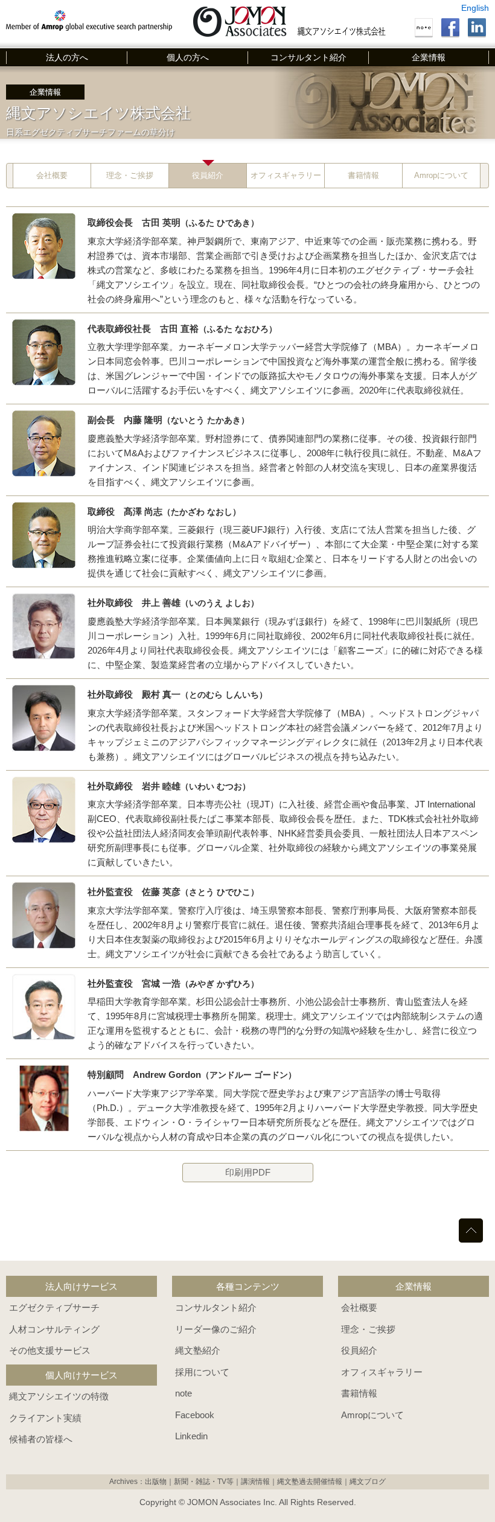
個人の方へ (188, 57)
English (475, 8)
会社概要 (52, 175)
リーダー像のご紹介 (216, 1329)
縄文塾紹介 (197, 1350)
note (183, 1393)
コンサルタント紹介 (308, 57)
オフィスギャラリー (286, 175)
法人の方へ (67, 57)
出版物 (156, 1481)
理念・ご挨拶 (129, 175)
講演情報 (255, 1481)
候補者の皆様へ (40, 1439)
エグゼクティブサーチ (54, 1307)
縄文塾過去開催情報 (309, 1481)
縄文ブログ (368, 1481)
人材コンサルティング (54, 1329)
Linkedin (191, 1436)
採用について (202, 1372)
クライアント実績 (45, 1418)
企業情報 (429, 57)
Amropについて (441, 175)
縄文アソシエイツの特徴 (59, 1396)
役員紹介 (207, 175)
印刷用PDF (247, 1172)
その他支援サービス (50, 1350)
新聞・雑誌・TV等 (204, 1481)
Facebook (194, 1415)
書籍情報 (363, 175)
